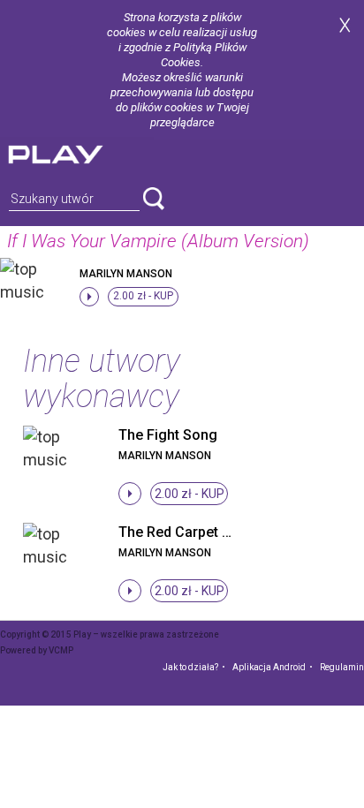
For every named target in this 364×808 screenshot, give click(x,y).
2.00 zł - (143, 296)
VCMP (61, 650)
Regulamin (342, 667)
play (77, 152)
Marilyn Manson (126, 274)
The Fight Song (167, 435)
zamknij (344, 25)
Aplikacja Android (269, 667)
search (153, 198)
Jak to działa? (190, 667)
